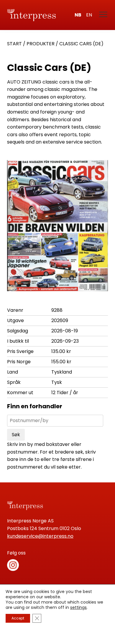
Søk (16, 434)
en (89, 14)
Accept (18, 618)
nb (78, 14)
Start (14, 43)
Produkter (41, 43)
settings (78, 607)
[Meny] (103, 15)
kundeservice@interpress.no (40, 536)
